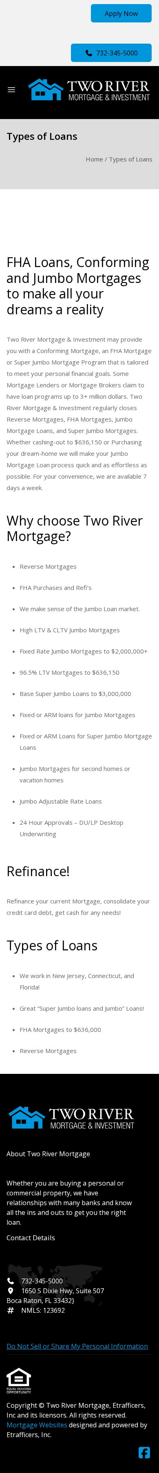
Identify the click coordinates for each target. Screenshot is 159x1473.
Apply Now (121, 13)
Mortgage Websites (38, 1424)
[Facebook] (144, 1453)
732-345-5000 (117, 53)
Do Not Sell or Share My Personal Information (77, 1346)
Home (94, 159)
